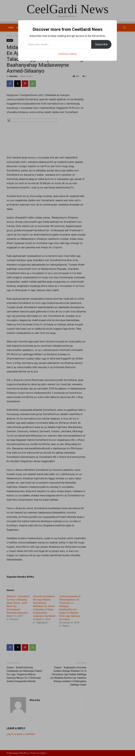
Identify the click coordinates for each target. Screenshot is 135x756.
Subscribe (101, 44)
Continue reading (67, 53)
